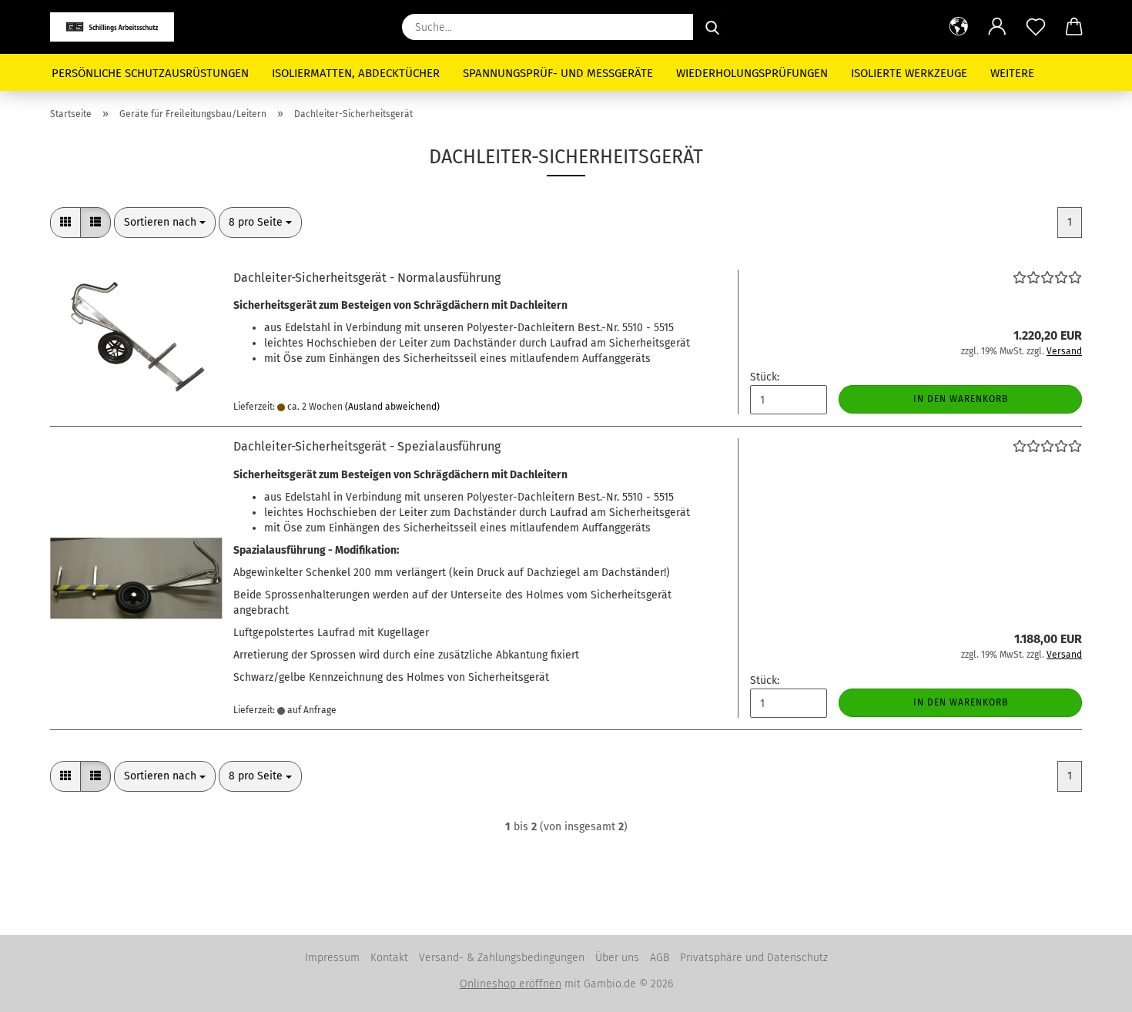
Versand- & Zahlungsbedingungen (501, 957)
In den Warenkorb (960, 399)
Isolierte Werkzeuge (909, 73)
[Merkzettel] (1035, 27)
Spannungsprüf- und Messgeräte (558, 73)
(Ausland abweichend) (392, 406)
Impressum (332, 957)
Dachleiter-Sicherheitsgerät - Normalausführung (367, 277)
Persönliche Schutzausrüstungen (150, 73)
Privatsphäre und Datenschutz (754, 957)
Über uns (617, 957)
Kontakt (389, 957)
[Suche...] (712, 27)
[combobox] (165, 222)
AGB (659, 957)
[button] (958, 27)
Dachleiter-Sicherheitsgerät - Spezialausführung (367, 446)
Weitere (1012, 73)
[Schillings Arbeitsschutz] (118, 27)
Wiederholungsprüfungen (752, 73)
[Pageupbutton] (1090, 989)
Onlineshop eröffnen (510, 983)
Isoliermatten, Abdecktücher (356, 73)
